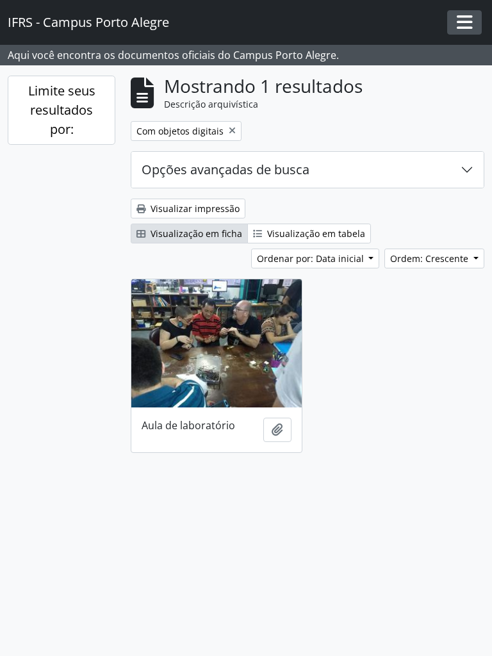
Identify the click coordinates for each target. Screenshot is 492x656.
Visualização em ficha (195, 233)
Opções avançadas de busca (225, 169)
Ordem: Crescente (430, 258)
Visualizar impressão (194, 208)
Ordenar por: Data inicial (311, 258)
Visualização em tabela (315, 233)
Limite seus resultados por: (61, 110)
